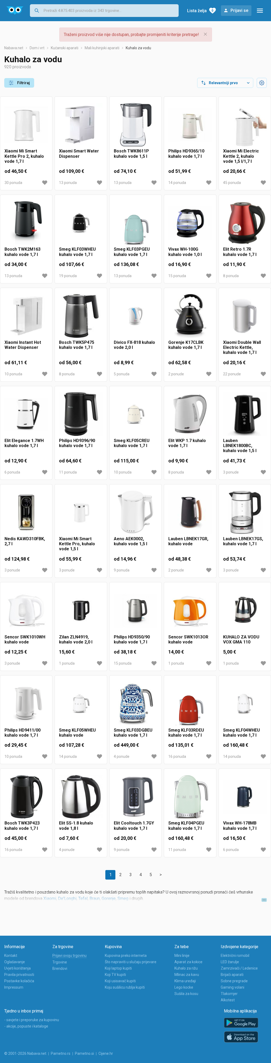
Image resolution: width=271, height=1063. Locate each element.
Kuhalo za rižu (186, 968)
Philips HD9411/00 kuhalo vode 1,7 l (22, 733)
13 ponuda (68, 183)
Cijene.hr (105, 1053)
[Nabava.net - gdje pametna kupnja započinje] (15, 10)
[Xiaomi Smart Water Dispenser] (80, 124)
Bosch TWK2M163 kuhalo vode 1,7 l (22, 252)
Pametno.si (84, 1053)
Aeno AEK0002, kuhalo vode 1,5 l (130, 541)
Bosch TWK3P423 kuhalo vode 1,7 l (22, 826)
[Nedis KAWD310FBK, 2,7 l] (26, 512)
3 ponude (231, 472)
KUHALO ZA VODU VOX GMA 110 (241, 639)
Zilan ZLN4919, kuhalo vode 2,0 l (75, 639)
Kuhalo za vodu (138, 48)
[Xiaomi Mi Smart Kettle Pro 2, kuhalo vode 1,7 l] (26, 124)
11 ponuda (68, 472)
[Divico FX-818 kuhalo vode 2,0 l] (135, 316)
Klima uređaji (185, 981)
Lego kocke (183, 987)
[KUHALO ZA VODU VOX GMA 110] (245, 610)
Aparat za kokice (188, 962)
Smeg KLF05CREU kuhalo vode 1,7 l (132, 443)
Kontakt (10, 955)
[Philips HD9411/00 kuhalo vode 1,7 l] (26, 703)
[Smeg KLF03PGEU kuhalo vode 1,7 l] (135, 223)
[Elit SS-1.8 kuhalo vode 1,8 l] (80, 797)
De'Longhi (67, 898)
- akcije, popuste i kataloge (26, 1026)
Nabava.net (13, 48)
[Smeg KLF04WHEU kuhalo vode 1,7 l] (245, 703)
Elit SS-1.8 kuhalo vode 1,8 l (76, 826)
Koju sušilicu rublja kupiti (125, 987)
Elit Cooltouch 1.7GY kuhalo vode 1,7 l (134, 826)
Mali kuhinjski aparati (102, 48)
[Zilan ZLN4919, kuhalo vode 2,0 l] (80, 610)
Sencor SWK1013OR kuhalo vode (188, 639)
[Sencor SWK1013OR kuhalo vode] (190, 610)
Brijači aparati (232, 974)
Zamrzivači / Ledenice (239, 968)
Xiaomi (49, 898)
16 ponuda (177, 756)
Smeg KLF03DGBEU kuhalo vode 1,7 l (133, 733)
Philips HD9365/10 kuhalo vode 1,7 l (186, 153)
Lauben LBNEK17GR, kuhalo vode (188, 541)
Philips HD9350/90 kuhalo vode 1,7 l (132, 639)
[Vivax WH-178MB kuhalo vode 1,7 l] (245, 797)
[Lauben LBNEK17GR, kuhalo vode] (190, 512)
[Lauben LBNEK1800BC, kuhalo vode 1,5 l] (245, 414)
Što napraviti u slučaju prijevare (130, 962)
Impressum (13, 987)
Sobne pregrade (234, 981)
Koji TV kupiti (115, 974)
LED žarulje (230, 962)
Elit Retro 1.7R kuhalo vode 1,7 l (239, 252)
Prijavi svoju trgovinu (69, 955)
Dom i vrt (37, 48)
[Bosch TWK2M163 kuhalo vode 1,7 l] (26, 223)
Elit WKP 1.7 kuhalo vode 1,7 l (187, 443)
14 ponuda (177, 183)
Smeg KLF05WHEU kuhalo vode (77, 733)
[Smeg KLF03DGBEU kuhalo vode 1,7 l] (135, 703)
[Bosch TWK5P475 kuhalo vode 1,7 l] (80, 316)
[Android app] (241, 1023)
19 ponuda (68, 276)
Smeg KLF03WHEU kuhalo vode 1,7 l (77, 252)
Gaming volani (232, 987)
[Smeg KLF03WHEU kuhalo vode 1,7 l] (80, 223)
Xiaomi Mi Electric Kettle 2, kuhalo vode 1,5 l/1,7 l (241, 156)
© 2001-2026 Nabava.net (25, 1053)
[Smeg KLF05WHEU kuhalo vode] (80, 703)
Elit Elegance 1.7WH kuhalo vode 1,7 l (24, 443)
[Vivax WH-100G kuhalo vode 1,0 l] (190, 223)
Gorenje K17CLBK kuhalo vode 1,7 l (186, 345)
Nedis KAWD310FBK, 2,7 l (24, 541)
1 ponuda (67, 663)
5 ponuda (121, 374)
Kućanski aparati (64, 48)
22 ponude (232, 374)
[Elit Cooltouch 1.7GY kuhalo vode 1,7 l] (135, 797)
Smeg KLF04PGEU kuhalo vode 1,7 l (186, 826)
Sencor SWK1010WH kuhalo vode (24, 639)
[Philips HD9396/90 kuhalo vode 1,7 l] (80, 414)
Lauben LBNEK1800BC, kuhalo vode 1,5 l (239, 445)
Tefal (83, 898)
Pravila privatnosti (19, 974)
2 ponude (176, 374)
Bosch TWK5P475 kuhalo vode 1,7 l (76, 345)
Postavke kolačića (19, 981)
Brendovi (59, 968)
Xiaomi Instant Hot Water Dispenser (22, 345)
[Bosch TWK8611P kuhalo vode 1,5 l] (135, 124)
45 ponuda (232, 183)
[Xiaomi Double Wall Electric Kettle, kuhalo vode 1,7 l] (245, 316)
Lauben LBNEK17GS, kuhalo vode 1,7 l (243, 541)
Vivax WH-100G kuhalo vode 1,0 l (185, 252)
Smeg (123, 898)
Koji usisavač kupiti (120, 981)
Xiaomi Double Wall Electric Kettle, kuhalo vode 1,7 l (242, 347)
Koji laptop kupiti (118, 968)
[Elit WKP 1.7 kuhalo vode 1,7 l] (190, 414)
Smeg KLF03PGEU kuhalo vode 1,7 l (132, 252)
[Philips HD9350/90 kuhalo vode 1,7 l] (135, 610)
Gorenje (109, 898)
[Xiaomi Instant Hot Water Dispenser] (26, 316)
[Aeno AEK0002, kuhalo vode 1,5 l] (135, 512)
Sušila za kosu (186, 994)
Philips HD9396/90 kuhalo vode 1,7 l (77, 443)
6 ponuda (12, 472)
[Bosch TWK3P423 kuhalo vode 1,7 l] (26, 797)
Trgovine (59, 962)
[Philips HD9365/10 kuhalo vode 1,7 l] (190, 124)
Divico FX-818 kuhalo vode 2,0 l (134, 345)
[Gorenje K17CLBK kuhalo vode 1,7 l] (190, 316)
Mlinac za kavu (186, 974)
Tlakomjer (229, 994)
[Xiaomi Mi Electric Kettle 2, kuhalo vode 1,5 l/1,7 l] (245, 124)
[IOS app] (241, 1037)
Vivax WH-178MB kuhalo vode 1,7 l (239, 826)
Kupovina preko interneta (126, 955)
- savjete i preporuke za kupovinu (31, 1020)
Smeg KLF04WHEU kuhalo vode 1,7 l (241, 733)
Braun (94, 898)
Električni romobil (235, 955)
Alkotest (228, 1000)
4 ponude (121, 756)
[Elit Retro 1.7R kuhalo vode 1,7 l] (245, 223)
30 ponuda (13, 183)
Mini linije (181, 955)
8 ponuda (231, 276)
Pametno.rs (60, 1053)
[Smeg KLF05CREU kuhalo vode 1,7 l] (135, 414)
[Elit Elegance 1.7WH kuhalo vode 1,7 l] (26, 414)
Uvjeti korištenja (17, 968)
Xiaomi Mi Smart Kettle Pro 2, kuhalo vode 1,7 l (24, 156)
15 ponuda (177, 276)
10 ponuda (13, 374)
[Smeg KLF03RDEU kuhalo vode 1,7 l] (190, 703)
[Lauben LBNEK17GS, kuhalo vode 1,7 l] (245, 512)
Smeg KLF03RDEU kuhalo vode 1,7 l (186, 733)
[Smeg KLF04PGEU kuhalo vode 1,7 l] (190, 797)
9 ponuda (121, 570)
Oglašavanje (14, 962)
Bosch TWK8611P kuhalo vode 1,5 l (131, 153)
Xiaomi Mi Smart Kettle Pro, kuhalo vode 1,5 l (77, 543)
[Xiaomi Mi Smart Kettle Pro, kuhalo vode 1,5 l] (80, 512)
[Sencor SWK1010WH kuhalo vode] (26, 610)
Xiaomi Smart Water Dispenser (79, 153)
